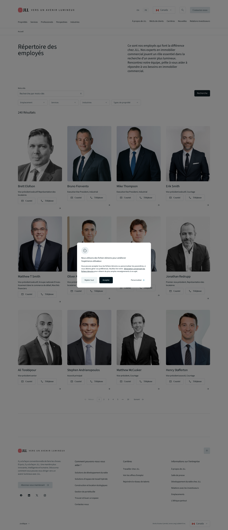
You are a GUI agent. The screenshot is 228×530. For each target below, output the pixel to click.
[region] (114, 265)
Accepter (106, 280)
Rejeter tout (89, 280)
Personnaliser (138, 280)
